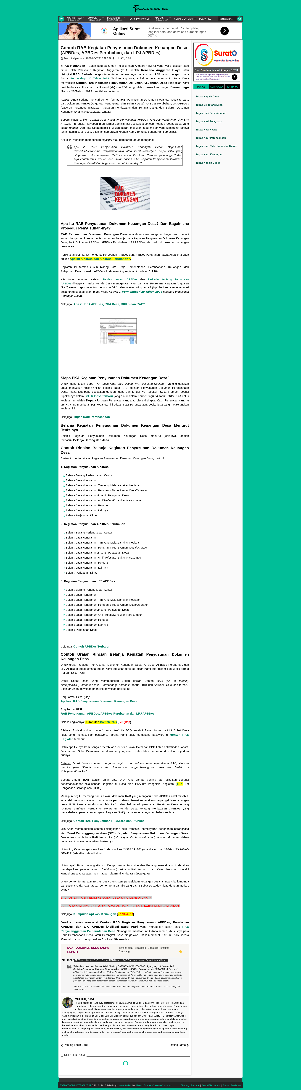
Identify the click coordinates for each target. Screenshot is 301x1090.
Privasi (226, 1085)
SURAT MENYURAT (183, 19)
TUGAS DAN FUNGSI (139, 19)
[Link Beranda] (61, 19)
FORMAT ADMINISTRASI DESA (75, 1085)
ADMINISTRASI (74, 19)
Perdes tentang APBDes (120, 279)
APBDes (79, 960)
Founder (195, 1085)
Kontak (217, 1085)
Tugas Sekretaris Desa (209, 105)
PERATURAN (114, 19)
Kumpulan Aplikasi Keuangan (94, 914)
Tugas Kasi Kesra (206, 129)
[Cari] (239, 18)
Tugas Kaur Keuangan (209, 154)
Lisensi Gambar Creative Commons (154, 1085)
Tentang (185, 1085)
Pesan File (206, 1085)
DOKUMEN (94, 19)
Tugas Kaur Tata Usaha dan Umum (216, 146)
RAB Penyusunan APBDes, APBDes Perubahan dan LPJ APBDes (108, 713)
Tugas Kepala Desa (207, 96)
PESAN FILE (205, 19)
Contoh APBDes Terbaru (91, 646)
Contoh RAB (108, 722)
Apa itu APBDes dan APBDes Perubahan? (100, 258)
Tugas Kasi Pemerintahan (211, 113)
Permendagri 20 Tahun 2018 (89, 78)
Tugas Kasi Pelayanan (209, 121)
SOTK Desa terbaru (99, 396)
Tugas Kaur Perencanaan (91, 417)
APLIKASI (161, 19)
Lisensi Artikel (124, 1085)
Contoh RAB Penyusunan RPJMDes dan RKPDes (109, 820)
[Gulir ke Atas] (297, 1084)
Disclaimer (236, 1085)
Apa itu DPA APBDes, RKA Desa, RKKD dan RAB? (109, 304)
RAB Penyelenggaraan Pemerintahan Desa (144, 960)
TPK (180, 784)
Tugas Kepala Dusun (208, 162)
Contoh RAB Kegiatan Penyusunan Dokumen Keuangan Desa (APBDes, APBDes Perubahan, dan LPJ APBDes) (124, 50)
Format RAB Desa (110, 960)
